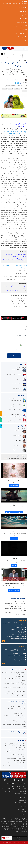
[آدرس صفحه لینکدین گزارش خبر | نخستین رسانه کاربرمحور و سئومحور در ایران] (18, 780)
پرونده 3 (1, 426)
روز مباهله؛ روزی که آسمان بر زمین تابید (17, 706)
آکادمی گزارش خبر (22, 807)
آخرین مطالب (21, 740)
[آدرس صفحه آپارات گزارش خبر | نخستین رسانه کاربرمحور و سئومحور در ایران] (5, 780)
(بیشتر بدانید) (5, 458)
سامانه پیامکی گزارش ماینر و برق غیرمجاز (16, 691)
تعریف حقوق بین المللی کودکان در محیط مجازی (15, 603)
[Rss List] (14, 40)
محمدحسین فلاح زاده (16, 450)
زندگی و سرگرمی (23, 55)
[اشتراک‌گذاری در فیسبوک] (20, 83)
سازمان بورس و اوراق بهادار (15, 405)
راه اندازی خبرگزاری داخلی (20, 627)
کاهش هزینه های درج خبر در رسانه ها (17, 638)
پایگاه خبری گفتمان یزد (16, 383)
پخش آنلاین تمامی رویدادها (19, 633)
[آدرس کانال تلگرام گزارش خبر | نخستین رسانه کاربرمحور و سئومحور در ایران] (14, 780)
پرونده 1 (1, 413)
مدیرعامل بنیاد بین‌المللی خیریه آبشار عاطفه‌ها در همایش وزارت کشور (14, 3)
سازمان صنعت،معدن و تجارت (15, 409)
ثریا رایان (17, 124)
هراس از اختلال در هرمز (20, 747)
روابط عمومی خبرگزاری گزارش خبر (14, 374)
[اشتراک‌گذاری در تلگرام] (15, 83)
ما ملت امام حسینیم (14, 485)
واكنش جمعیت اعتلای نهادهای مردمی (14, 512)
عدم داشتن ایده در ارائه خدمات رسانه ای (17, 657)
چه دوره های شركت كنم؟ (14, 590)
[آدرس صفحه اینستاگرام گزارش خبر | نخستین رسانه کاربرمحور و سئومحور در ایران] (23, 780)
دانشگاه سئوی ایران (17, 388)
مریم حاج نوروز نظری (17, 435)
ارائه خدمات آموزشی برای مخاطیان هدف (17, 634)
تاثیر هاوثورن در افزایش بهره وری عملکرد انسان (15, 606)
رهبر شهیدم (14, 565)
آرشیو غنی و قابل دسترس (20, 631)
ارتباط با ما (24, 811)
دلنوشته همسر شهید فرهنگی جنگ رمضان (16, 708)
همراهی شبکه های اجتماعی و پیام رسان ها (16, 629)
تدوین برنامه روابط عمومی (21, 804)
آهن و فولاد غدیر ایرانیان (16, 414)
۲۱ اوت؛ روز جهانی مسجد (19, 676)
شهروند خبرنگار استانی (21, 800)
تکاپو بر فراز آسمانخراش (20, 601)
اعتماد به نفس (16, 88)
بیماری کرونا (4, 88)
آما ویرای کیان (10, 839)
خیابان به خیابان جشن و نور (19, 713)
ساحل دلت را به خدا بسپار (19, 711)
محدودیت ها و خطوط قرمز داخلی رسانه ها (16, 655)
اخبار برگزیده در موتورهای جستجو (16, 669)
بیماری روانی (10, 88)
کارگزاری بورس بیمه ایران (16, 400)
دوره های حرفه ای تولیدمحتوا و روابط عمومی (14, 583)
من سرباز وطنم (14, 531)
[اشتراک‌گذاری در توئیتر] (18, 83)
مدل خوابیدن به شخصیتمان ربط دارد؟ (16, 291)
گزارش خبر (23, 124)
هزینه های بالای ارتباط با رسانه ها (18, 653)
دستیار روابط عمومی (22, 809)
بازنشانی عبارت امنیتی (14, 350)
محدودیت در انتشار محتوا (20, 661)
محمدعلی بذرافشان (17, 431)
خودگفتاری (25, 91)
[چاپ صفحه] (4, 54)
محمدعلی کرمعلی (17, 445)
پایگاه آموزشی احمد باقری (16, 369)
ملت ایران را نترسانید (14, 505)
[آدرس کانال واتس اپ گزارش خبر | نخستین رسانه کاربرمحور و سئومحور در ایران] (9, 780)
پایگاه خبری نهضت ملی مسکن (15, 379)
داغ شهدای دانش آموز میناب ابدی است (14, 480)
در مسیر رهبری (14, 538)
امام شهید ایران (14, 558)
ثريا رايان (22, 80)
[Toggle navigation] (25, 49)
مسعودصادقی (18, 440)
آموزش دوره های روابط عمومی (20, 802)
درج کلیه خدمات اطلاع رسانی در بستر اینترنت (16, 636)
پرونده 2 (1, 420)
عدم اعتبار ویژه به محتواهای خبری (18, 659)
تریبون (20, 419)
